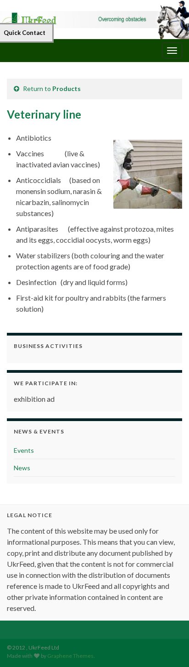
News (22, 468)
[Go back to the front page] (94, 19)
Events (24, 450)
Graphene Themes (70, 655)
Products (66, 88)
